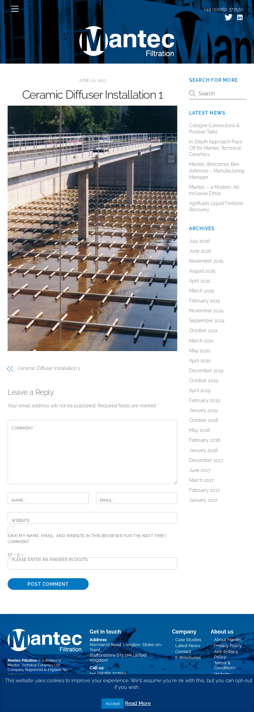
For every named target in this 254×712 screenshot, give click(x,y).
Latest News (187, 645)
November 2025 (206, 261)
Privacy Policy (228, 645)
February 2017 (204, 490)
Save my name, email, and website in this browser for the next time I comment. (87, 539)
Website (21, 520)
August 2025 (202, 271)
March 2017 (201, 480)
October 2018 (203, 420)
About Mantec (228, 639)
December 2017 (206, 460)
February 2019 (204, 400)
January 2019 (203, 410)
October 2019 (203, 380)
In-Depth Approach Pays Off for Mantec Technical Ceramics (215, 148)
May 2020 (199, 350)
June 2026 (200, 251)
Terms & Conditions (224, 665)
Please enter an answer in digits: (50, 559)
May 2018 (199, 430)
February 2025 (204, 300)
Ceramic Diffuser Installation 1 (92, 94)
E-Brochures (188, 657)
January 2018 (203, 450)
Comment (24, 428)
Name (19, 500)
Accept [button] (113, 703)
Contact (183, 651)
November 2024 (206, 310)
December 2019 (206, 370)
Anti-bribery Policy (226, 654)
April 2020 (200, 360)
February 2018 (204, 440)
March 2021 (201, 340)
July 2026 (199, 241)
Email (107, 500)
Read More (138, 703)
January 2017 (203, 500)
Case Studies (188, 639)
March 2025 (201, 290)
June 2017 (199, 470)
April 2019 (199, 390)
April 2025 (200, 280)
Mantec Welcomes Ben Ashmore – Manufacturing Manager (216, 170)
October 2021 (203, 330)
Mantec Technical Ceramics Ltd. (34, 665)
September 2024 (207, 320)
